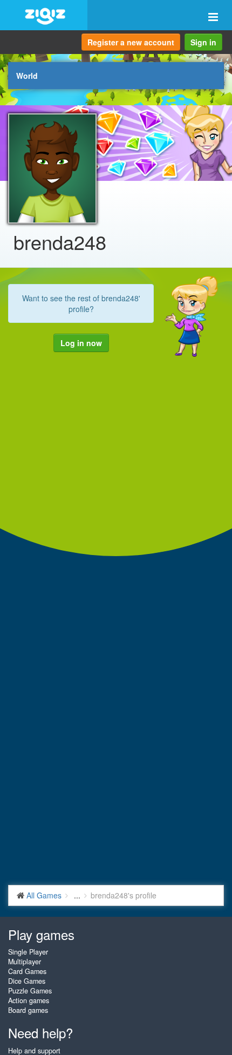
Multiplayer (24, 961)
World (27, 75)
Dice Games (26, 981)
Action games (28, 1000)
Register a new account (130, 42)
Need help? (40, 1032)
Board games (28, 1010)
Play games (41, 934)
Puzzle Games (30, 991)
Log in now (81, 342)
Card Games (27, 971)
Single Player (28, 952)
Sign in (203, 42)
